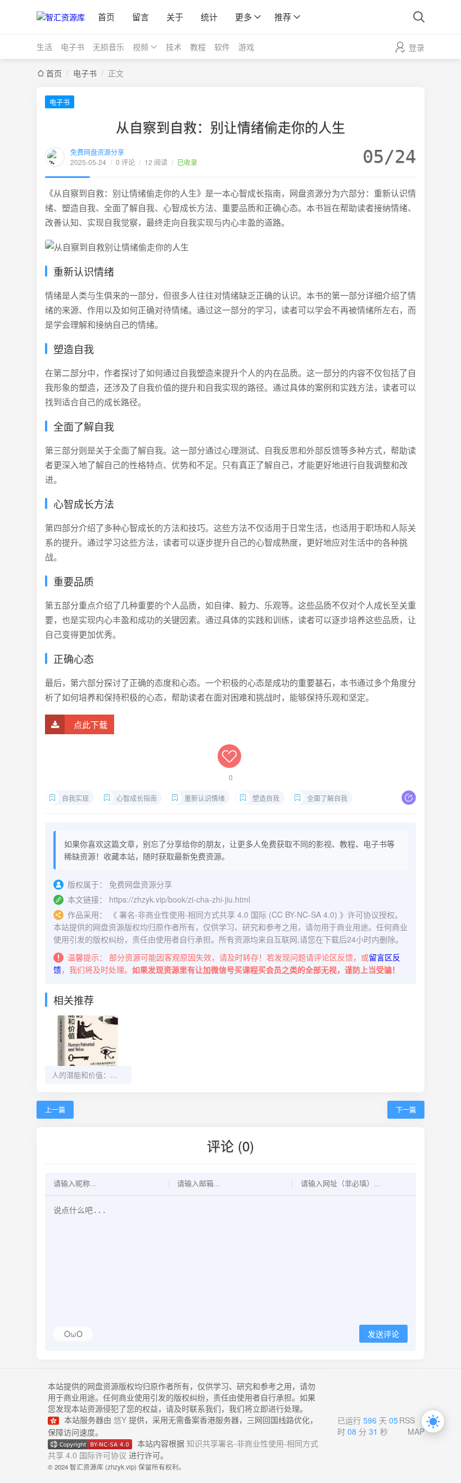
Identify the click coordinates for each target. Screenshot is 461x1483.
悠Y (120, 1419)
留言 (140, 16)
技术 (174, 46)
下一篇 (406, 1109)
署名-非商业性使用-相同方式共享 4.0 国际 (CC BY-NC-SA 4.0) (228, 914)
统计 (209, 16)
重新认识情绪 (204, 798)
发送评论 (383, 1334)
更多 (243, 16)
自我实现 (75, 798)
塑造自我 (265, 798)
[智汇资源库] (61, 17)
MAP (416, 1431)
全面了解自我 (327, 798)
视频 (140, 46)
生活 (44, 46)
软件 (222, 46)
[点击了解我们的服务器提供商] (56, 1419)
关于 (174, 16)
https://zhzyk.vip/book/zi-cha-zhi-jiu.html (179, 899)
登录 (416, 47)
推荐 (282, 16)
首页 (106, 16)
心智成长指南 (136, 798)
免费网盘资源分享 (97, 152)
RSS (407, 1420)
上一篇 (55, 1109)
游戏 (246, 46)
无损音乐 (108, 46)
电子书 (72, 46)
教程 (198, 46)
